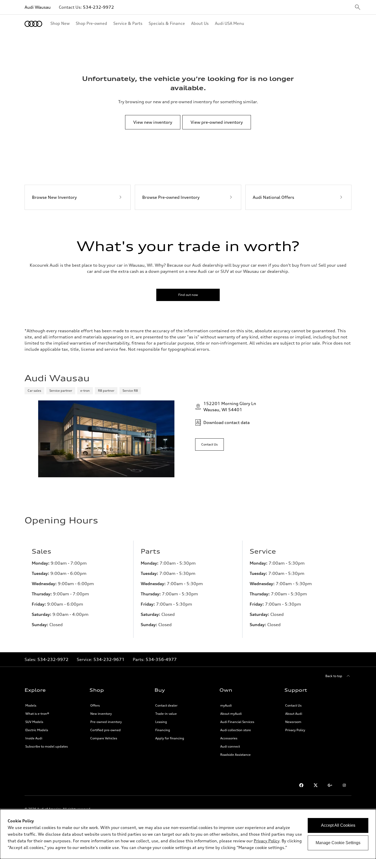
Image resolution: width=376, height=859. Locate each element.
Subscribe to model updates (46, 746)
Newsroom (293, 722)
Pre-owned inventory (106, 722)
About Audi (293, 714)
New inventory (101, 714)
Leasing (161, 722)
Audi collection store (235, 730)
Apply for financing (169, 738)
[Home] (33, 24)
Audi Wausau (38, 7)
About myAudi (231, 714)
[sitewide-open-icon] (358, 7)
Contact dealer (166, 705)
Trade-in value (166, 714)
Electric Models (36, 730)
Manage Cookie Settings (338, 843)
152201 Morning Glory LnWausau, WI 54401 (229, 406)
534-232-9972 (98, 7)
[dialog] (188, 834)
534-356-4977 (161, 659)
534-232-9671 (109, 659)
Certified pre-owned (105, 730)
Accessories (228, 738)
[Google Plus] (330, 785)
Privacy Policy (295, 730)
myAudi (226, 705)
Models (30, 705)
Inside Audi (33, 738)
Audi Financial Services (237, 722)
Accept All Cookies (338, 825)
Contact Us (293, 705)
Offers (95, 705)
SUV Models (34, 722)
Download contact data (226, 422)
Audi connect (230, 746)
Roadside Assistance (235, 755)
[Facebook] (301, 785)
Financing (162, 730)
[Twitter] (315, 785)
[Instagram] (344, 785)
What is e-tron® (37, 714)
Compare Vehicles (103, 738)
